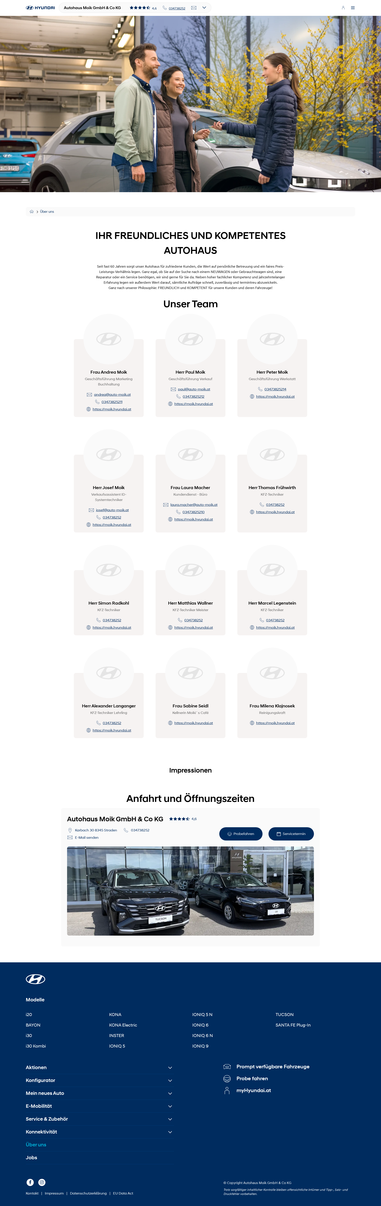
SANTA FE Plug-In (293, 1025)
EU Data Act (123, 1193)
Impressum (54, 1193)
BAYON (33, 1025)
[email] (193, 8)
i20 (29, 1014)
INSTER (116, 1035)
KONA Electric (123, 1025)
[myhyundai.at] (343, 8)
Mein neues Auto (45, 1093)
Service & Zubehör (47, 1119)
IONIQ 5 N (202, 1014)
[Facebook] (30, 1182)
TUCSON (285, 1014)
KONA (115, 1014)
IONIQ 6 (200, 1025)
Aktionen (36, 1067)
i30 (29, 1035)
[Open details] (204, 8)
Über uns (47, 212)
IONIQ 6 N (202, 1035)
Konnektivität (41, 1132)
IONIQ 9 (200, 1046)
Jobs (31, 1157)
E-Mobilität (39, 1106)
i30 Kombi (36, 1046)
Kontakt (32, 1193)
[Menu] (352, 8)
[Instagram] (42, 1182)
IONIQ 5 (117, 1046)
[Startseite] (32, 211)
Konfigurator (40, 1080)
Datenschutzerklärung (88, 1193)
